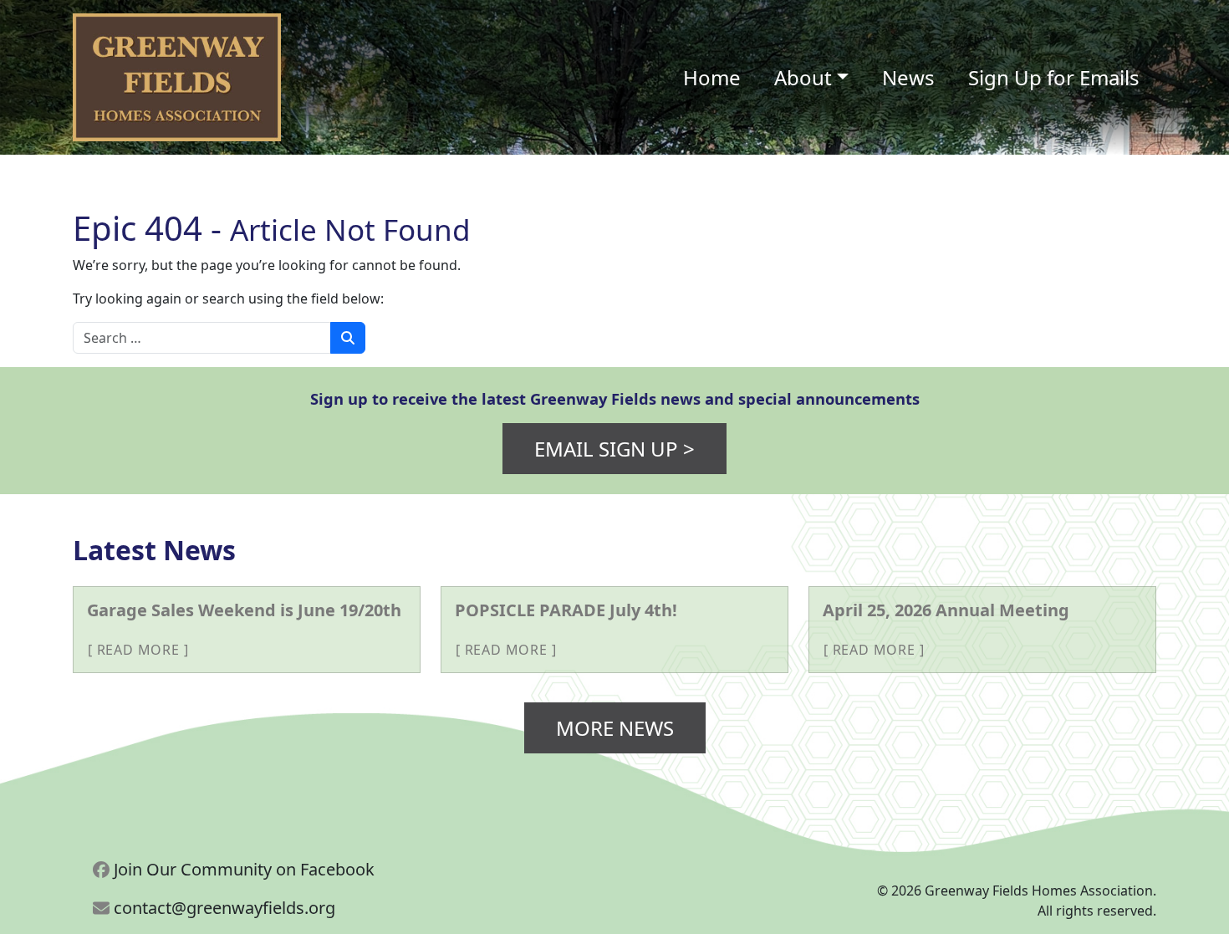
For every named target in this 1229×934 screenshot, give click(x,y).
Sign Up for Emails (1054, 77)
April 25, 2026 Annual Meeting (946, 610)
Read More (138, 650)
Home (712, 77)
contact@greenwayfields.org (222, 907)
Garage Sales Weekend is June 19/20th (244, 610)
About (803, 77)
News (908, 77)
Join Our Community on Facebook (242, 869)
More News (615, 728)
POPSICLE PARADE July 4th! (566, 610)
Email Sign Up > (614, 448)
